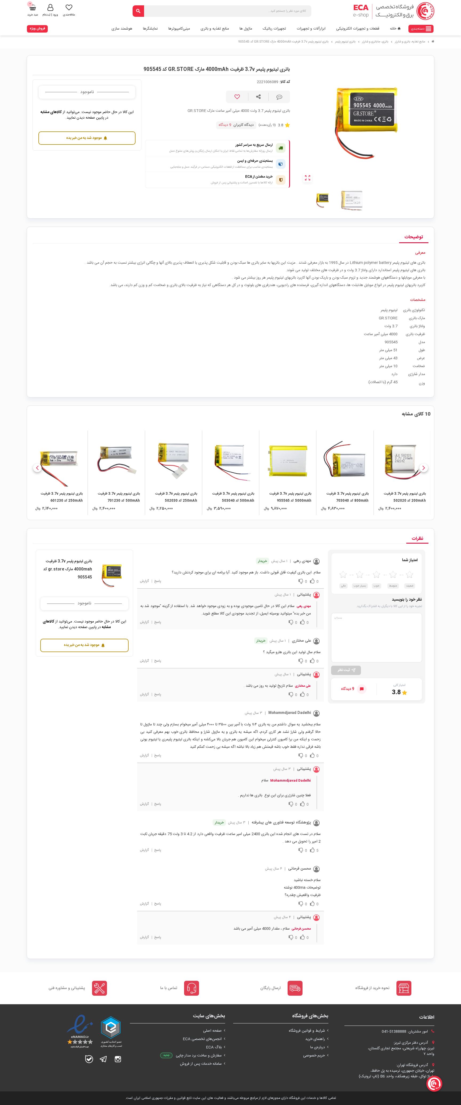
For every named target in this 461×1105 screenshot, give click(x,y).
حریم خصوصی (314, 1055)
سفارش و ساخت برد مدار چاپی (199, 1055)
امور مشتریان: (405, 1031)
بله (89, 1059)
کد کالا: (285, 82)
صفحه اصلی (212, 1031)
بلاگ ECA (214, 1047)
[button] (423, 468)
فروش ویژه (37, 28)
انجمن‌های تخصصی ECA (202, 1039)
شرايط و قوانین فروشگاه (307, 1031)
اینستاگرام (118, 1059)
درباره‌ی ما (317, 1047)
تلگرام (103, 1059)
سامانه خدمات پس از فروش (201, 1064)
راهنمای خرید (315, 1039)
